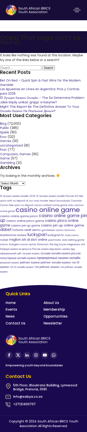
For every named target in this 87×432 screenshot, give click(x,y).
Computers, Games (15, 154)
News (10, 316)
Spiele (4, 132)
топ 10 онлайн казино (21, 267)
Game (5, 158)
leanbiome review (13, 235)
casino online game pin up (43, 218)
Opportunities (56, 316)
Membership (54, 309)
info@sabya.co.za (27, 397)
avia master (41, 200)
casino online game (48, 209)
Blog (3, 123)
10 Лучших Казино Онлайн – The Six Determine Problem (42, 98)
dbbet (6, 229)
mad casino (72, 235)
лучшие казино (31, 253)
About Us (51, 302)
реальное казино (9, 262)
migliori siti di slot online (28, 239)
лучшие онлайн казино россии (60, 253)
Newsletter (53, 323)
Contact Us (15, 323)
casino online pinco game (25, 221)
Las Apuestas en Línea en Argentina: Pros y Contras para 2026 (39, 91)
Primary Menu (76, 10)
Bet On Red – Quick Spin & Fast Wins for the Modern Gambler (40, 82)
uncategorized (11, 145)
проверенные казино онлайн (58, 258)
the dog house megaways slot (67, 244)
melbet (4, 240)
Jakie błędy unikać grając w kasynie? (28, 102)
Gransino (69, 230)
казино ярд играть (51, 249)
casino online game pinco (19, 216)
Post (3, 149)
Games (5, 141)
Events (11, 309)
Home (11, 302)
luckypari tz (56, 235)
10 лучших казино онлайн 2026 (17, 196)
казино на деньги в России (25, 249)
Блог (3, 136)
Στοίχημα (4, 249)
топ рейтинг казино (46, 267)
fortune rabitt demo (26, 230)
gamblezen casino (53, 230)
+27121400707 (24, 404)
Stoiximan (43, 244)
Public (4, 128)
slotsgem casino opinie (22, 244)
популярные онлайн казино (18, 258)
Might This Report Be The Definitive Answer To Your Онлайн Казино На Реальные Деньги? (39, 108)
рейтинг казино (30, 262)
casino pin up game (25, 225)
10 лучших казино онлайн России (55, 196)
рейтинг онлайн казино (56, 262)
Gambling (7, 163)
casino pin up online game (62, 225)
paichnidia (54, 240)
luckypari (37, 235)
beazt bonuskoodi (59, 200)
